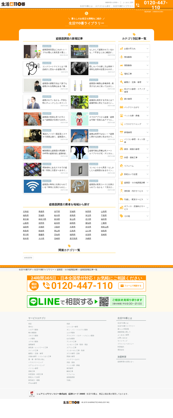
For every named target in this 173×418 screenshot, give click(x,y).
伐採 (68, 324)
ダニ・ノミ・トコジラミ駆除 (77, 330)
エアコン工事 (71, 347)
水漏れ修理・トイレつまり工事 (39, 356)
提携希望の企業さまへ (126, 362)
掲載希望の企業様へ (112, 2)
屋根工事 (31, 371)
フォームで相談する (132, 285)
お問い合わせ (122, 338)
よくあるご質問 (128, 2)
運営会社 (121, 350)
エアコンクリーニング (36, 365)
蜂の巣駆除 (32, 333)
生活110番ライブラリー (123, 6)
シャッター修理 (72, 327)
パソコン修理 (33, 368)
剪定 (30, 324)
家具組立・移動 (34, 380)
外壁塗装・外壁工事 (35, 374)
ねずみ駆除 (71, 339)
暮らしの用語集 (123, 329)
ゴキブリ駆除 (33, 336)
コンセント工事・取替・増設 (77, 344)
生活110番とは (86, 6)
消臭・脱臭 (71, 362)
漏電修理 (31, 344)
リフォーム (71, 374)
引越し (69, 380)
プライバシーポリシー (126, 344)
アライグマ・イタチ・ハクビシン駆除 (80, 336)
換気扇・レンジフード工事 (38, 347)
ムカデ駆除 (71, 333)
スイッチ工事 (33, 350)
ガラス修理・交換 (73, 353)
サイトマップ (122, 341)
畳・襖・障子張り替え (36, 359)
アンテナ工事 (71, 341)
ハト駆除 (31, 339)
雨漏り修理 (71, 356)
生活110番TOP (25, 269)
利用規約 (121, 347)
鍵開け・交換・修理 (35, 353)
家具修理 (70, 368)
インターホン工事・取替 (75, 350)
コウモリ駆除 (33, 341)
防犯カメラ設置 (34, 377)
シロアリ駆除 (33, 330)
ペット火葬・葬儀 (73, 365)
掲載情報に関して (124, 332)
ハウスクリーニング (35, 362)
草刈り (30, 327)
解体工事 (70, 371)
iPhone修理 (32, 383)
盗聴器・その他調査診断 (67, 269)
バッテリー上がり (73, 359)
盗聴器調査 (28, 258)
